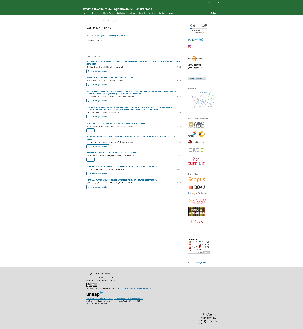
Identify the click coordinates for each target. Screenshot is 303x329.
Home (85, 13)
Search (215, 13)
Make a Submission (197, 78)
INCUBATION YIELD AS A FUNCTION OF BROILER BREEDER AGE (111, 153)
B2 (190, 40)
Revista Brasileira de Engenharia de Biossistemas (117, 9)
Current (142, 13)
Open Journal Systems (197, 263)
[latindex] (196, 224)
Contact (162, 13)
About (93, 13)
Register (210, 2)
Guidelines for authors (126, 13)
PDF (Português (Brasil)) (98, 71)
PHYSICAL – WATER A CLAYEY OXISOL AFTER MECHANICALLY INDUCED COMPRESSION (121, 180)
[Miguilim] (197, 204)
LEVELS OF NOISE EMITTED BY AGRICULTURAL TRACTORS (109, 77)
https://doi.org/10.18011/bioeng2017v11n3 (108, 35)
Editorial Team (107, 13)
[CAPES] (196, 215)
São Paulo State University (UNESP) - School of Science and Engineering (114, 299)
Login (171, 13)
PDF (91, 130)
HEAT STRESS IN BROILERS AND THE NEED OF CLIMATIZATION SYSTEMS (115, 123)
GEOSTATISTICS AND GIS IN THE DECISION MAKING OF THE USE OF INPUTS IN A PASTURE (122, 166)
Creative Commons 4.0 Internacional (137, 288)
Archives (152, 13)
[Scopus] (197, 182)
